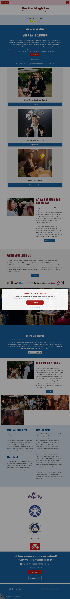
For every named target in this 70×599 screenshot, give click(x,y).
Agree (35, 303)
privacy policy (52, 298)
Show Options (34, 307)
